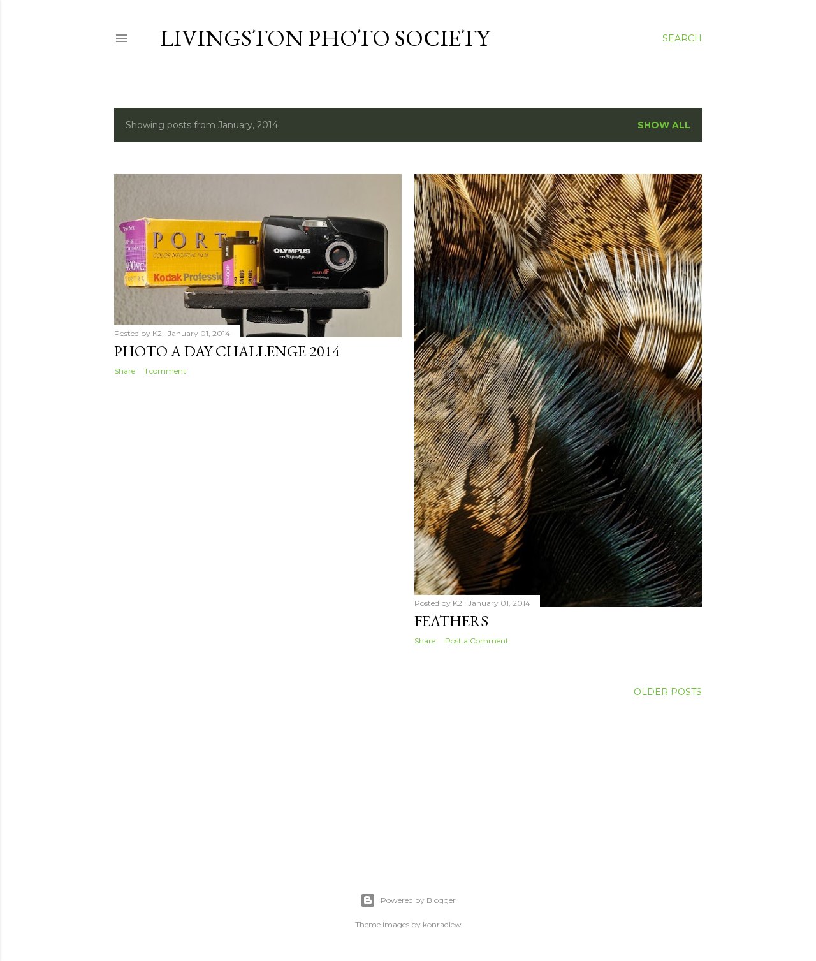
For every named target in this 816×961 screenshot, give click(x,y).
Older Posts (668, 692)
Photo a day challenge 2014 (227, 351)
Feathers (451, 621)
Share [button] (124, 371)
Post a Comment (477, 640)
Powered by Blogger (418, 900)
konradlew (442, 924)
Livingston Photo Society (325, 38)
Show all (664, 125)
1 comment (165, 371)
